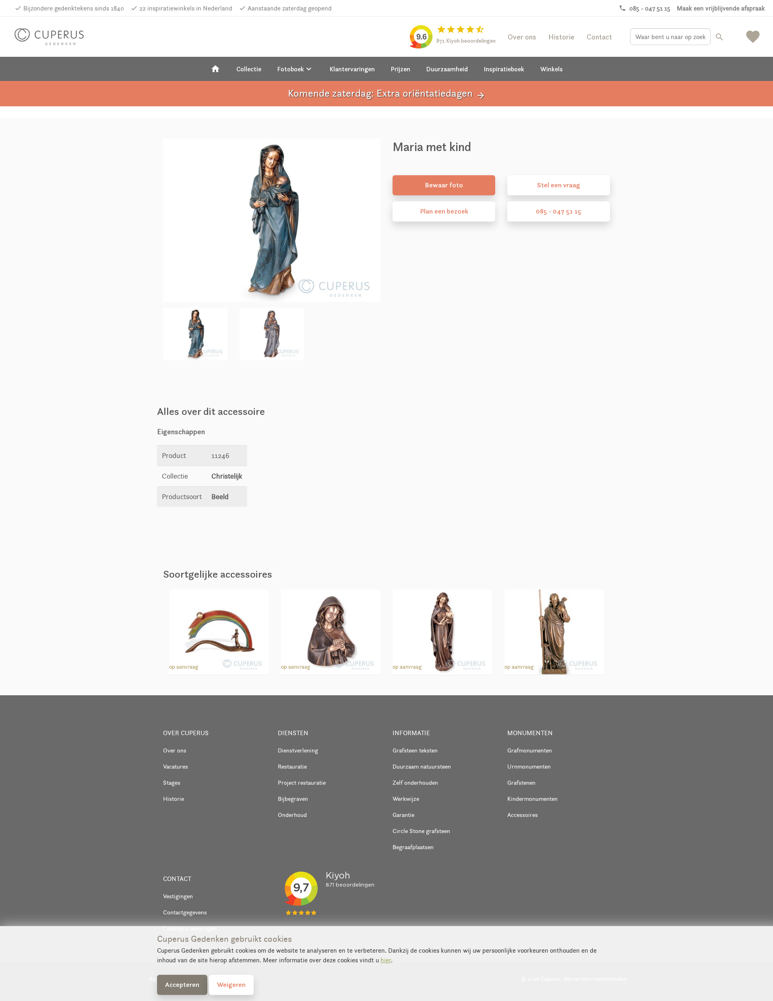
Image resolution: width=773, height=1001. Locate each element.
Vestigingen (178, 896)
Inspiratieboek (504, 69)
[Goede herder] (554, 630)
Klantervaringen (352, 69)
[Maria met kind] (442, 630)
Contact (599, 36)
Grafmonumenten (529, 750)
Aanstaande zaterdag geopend (290, 8)
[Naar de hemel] (219, 630)
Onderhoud (292, 815)
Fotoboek (295, 69)
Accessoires (522, 815)
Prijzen (400, 69)
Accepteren (182, 984)
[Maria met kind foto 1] (195, 334)
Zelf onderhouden (415, 782)
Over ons (522, 36)
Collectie (248, 69)
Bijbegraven (293, 798)
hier (385, 960)
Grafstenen (521, 782)
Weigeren (231, 984)
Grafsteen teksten (415, 750)
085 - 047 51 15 (558, 211)
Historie (561, 36)
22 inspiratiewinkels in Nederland (185, 8)
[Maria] (330, 630)
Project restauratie (302, 782)
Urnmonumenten (529, 766)
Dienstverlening (298, 750)
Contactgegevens (185, 912)
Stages (171, 782)
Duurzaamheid (447, 69)
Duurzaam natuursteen (422, 766)
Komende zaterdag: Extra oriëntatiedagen (387, 93)
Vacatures (175, 766)
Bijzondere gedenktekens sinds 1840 (73, 8)
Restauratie (292, 766)
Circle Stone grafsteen (421, 831)
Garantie (403, 815)
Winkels (551, 69)
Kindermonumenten (532, 798)
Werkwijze (406, 798)
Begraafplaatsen (413, 847)
